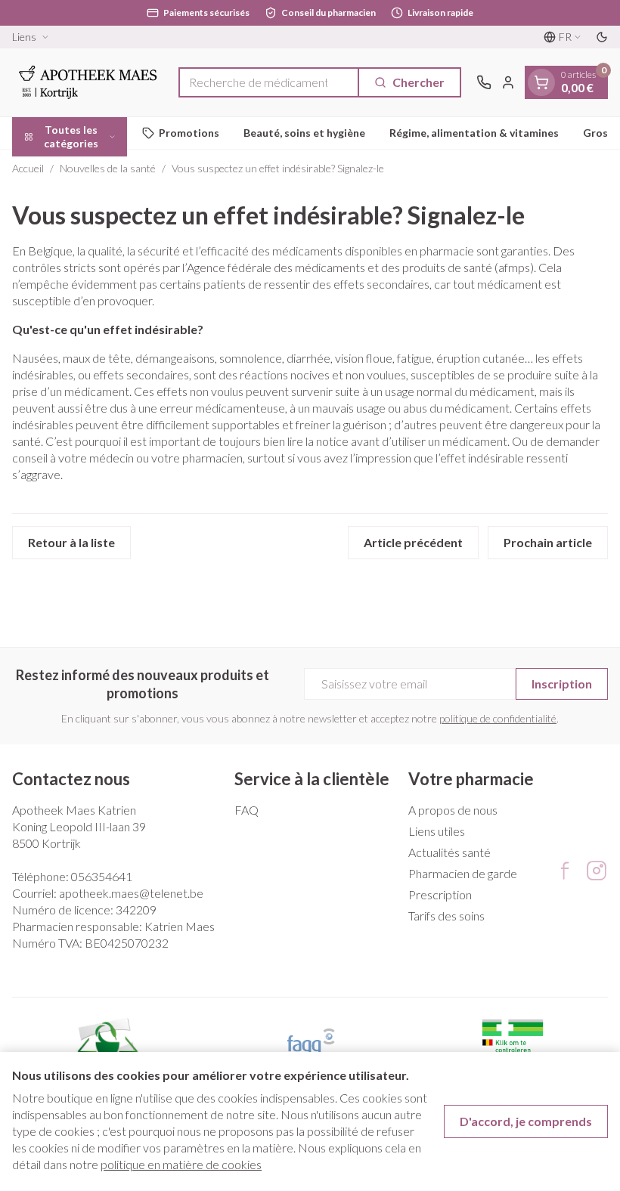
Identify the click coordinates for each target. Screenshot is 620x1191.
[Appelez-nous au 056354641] (483, 82)
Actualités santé (449, 852)
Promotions (189, 132)
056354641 (101, 876)
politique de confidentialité (497, 718)
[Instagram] (596, 870)
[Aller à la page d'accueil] (87, 82)
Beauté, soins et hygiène (304, 132)
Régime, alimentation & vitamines (474, 132)
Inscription (562, 683)
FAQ (246, 810)
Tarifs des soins (446, 915)
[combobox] (268, 82)
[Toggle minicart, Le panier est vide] (541, 82)
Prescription (440, 894)
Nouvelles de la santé (108, 168)
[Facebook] (564, 870)
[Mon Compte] (508, 82)
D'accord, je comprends (526, 1121)
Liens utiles (436, 831)
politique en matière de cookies (181, 1164)
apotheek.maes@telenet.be (131, 893)
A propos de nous (453, 810)
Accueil (28, 168)
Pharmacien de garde (462, 873)
